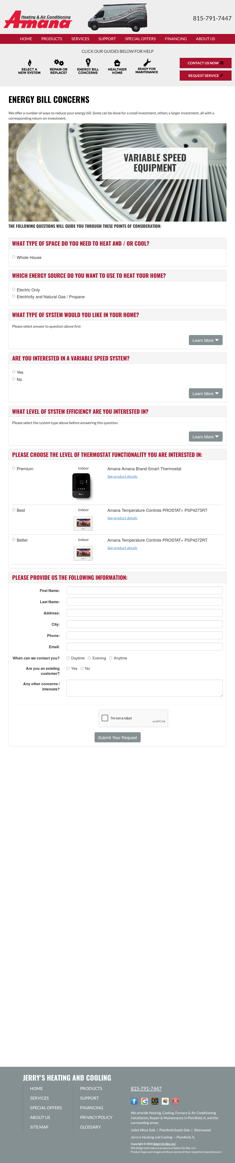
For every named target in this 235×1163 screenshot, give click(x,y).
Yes (20, 372)
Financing (176, 39)
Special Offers (140, 39)
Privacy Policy (96, 1117)
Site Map (39, 1126)
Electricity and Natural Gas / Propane (51, 296)
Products (51, 39)
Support (107, 39)
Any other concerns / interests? (41, 686)
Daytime (78, 658)
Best (21, 510)
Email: (54, 646)
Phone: (53, 635)
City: (56, 624)
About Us (205, 39)
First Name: (50, 590)
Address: (52, 613)
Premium (25, 468)
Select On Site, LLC (164, 1144)
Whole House (29, 257)
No (19, 379)
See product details (122, 476)
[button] (117, 737)
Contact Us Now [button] (204, 63)
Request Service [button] (204, 75)
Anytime (120, 658)
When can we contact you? (36, 658)
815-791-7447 (146, 1088)
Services (80, 39)
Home (26, 39)
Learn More (204, 340)
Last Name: (50, 601)
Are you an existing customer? (43, 671)
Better (22, 540)
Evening (99, 658)
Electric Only (28, 290)
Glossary (90, 1126)
